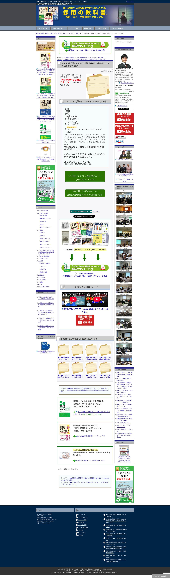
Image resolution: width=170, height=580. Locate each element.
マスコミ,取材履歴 (117, 28)
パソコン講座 (41, 277)
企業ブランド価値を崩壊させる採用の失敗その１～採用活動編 (46, 327)
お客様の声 (87, 28)
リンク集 (80, 530)
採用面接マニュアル (45, 218)
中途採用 (42, 232)
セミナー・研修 (74, 28)
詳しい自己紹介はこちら (127, 83)
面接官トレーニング (45, 238)
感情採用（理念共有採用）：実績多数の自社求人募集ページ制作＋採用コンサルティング (116, 520)
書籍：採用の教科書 (43, 256)
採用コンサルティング (46, 227)
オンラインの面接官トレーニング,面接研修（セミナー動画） (124, 410)
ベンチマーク (43, 266)
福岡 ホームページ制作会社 (124, 461)
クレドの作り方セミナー (123, 423)
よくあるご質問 (101, 28)
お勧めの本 (41, 275)
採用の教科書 (43, 215)
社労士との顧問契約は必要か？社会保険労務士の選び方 (46, 298)
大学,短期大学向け (43, 258)
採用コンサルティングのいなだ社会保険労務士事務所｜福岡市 (124, 374)
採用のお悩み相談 (44, 241)
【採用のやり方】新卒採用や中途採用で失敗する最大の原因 (46, 304)
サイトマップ (81, 532)
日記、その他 (41, 279)
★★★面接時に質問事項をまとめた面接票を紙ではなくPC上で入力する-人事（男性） (83, 57)
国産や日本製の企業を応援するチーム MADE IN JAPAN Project (124, 435)
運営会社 (80, 535)
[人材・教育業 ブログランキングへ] (120, 137)
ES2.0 (40, 284)
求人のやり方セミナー (46, 247)
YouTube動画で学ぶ (43, 286)
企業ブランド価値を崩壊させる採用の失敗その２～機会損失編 (46, 320)
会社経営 (40, 261)
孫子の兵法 (43, 269)
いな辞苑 (40, 282)
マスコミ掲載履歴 (43, 210)
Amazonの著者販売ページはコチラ (91, 436)
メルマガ (96, 211)
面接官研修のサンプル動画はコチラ (91, 460)
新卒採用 (42, 235)
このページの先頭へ (161, 576)
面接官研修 (43, 221)
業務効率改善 (43, 272)
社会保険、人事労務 (45, 263)
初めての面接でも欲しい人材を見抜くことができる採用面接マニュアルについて (46, 252)
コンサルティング (57, 28)
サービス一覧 (43, 28)
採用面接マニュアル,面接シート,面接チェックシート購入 (124, 396)
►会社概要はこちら (122, 106)
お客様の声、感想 (43, 213)
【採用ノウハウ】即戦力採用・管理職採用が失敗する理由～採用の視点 (46, 312)
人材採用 (40, 230)
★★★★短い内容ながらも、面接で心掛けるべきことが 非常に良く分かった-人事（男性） (85, 59)
